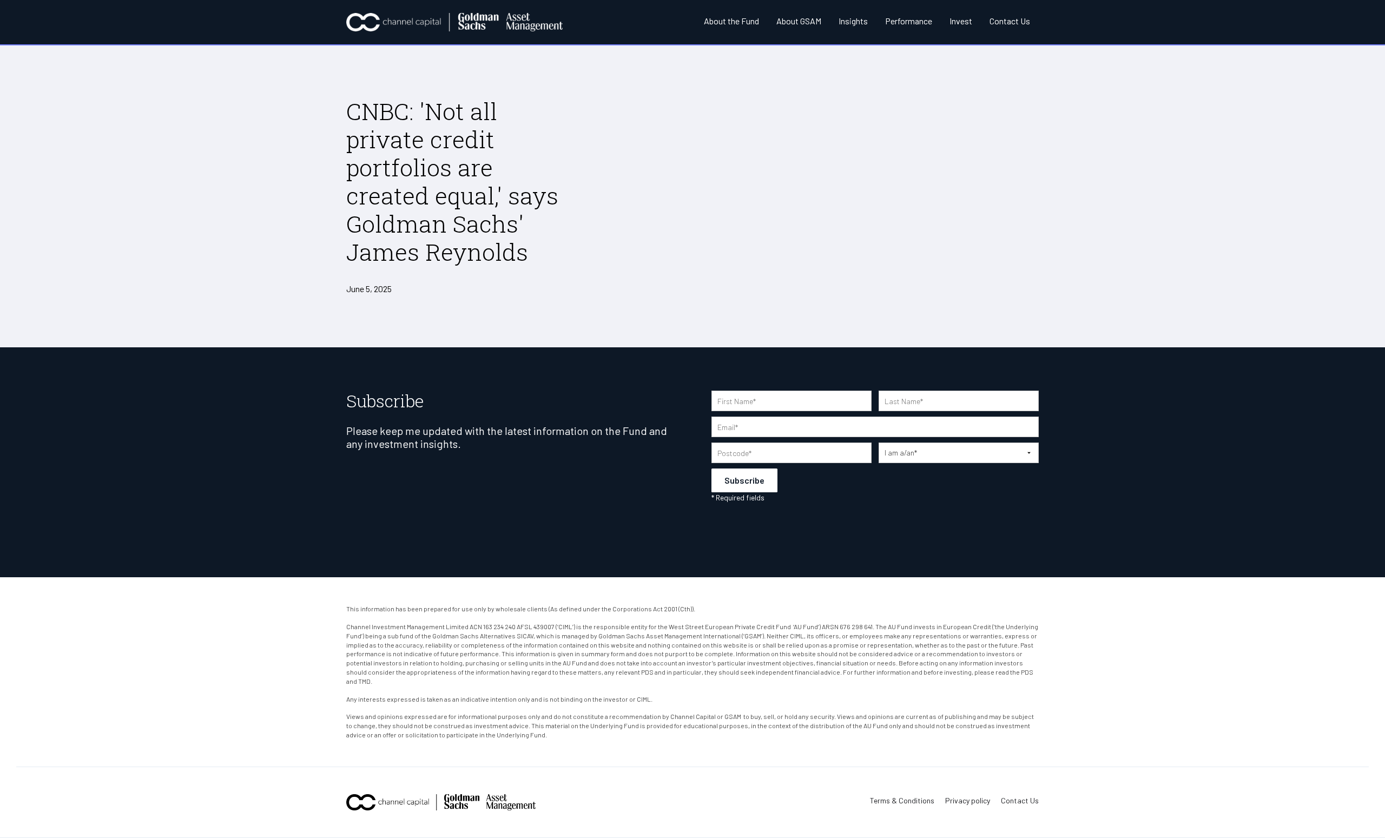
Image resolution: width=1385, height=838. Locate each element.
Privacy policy (967, 800)
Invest (960, 21)
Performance (908, 21)
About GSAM (798, 21)
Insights (853, 21)
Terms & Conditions (902, 800)
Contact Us (1010, 21)
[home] (454, 22)
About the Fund (731, 21)
